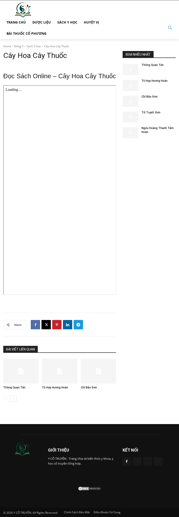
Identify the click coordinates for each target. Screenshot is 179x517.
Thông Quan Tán (14, 387)
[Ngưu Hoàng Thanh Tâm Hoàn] (130, 132)
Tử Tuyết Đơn (150, 112)
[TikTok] (137, 461)
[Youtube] (158, 461)
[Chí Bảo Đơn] (98, 371)
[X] (46, 324)
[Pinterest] (57, 324)
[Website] (148, 461)
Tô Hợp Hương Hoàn (55, 387)
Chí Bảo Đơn (89, 387)
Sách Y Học (34, 46)
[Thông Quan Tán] (20, 371)
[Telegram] (78, 324)
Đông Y (19, 46)
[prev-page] (6, 399)
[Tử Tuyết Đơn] (130, 117)
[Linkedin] (67, 324)
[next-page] (14, 399)
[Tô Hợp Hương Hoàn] (59, 371)
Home (7, 46)
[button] (170, 28)
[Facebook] (35, 324)
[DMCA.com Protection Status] (89, 489)
